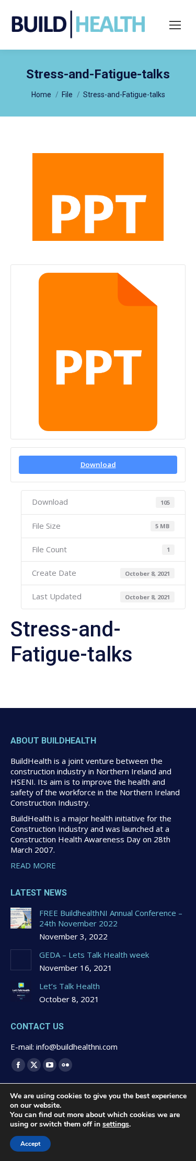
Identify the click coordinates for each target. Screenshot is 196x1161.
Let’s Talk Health (69, 986)
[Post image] (20, 918)
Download (98, 464)
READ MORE (33, 865)
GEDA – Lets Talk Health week (94, 954)
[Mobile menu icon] (175, 25)
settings (115, 1124)
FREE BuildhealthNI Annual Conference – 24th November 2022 (110, 918)
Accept (30, 1144)
